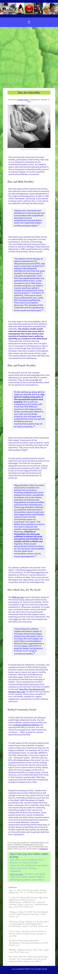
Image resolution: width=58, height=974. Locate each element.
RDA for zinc (18, 597)
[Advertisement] (29, 57)
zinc (16, 619)
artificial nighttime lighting (26, 725)
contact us (43, 849)
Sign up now (16, 874)
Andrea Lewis (22, 100)
